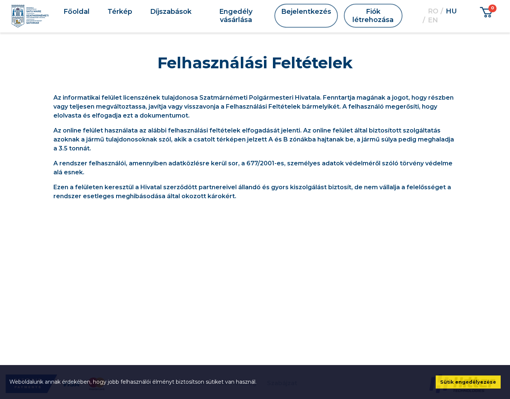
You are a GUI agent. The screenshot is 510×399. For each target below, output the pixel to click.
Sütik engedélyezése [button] (468, 382)
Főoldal (76, 11)
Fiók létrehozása (373, 15)
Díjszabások (171, 11)
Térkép (120, 11)
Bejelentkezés (306, 11)
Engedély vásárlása (235, 15)
